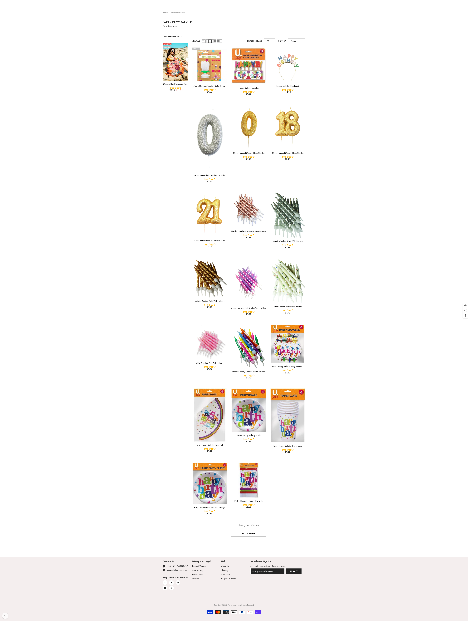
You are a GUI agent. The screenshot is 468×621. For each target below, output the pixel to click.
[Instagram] (171, 582)
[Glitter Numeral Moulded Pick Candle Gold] (248, 127)
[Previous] (163, 60)
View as (196, 41)
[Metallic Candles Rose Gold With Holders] (248, 210)
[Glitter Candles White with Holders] (287, 281)
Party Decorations (178, 12)
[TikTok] (165, 588)
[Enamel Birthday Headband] (287, 65)
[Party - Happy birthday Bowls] (248, 410)
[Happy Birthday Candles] (248, 66)
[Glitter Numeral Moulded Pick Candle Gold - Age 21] (209, 215)
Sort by (282, 41)
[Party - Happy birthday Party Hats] (209, 415)
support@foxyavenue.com (177, 570)
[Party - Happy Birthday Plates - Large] (209, 483)
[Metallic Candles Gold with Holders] (209, 278)
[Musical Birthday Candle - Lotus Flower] (209, 65)
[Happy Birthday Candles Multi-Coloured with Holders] (248, 347)
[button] (203, 41)
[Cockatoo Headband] (175, 62)
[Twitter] (171, 588)
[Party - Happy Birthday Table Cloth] (248, 480)
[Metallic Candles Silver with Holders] (287, 215)
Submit (294, 571)
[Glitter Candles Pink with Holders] (209, 342)
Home (165, 12)
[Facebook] (165, 582)
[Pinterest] (178, 582)
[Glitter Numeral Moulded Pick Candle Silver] (209, 138)
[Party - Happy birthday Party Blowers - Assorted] (287, 344)
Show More (248, 533)
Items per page (254, 41)
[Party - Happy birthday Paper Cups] (287, 415)
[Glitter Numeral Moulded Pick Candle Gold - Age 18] (287, 127)
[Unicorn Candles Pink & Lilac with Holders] (248, 281)
